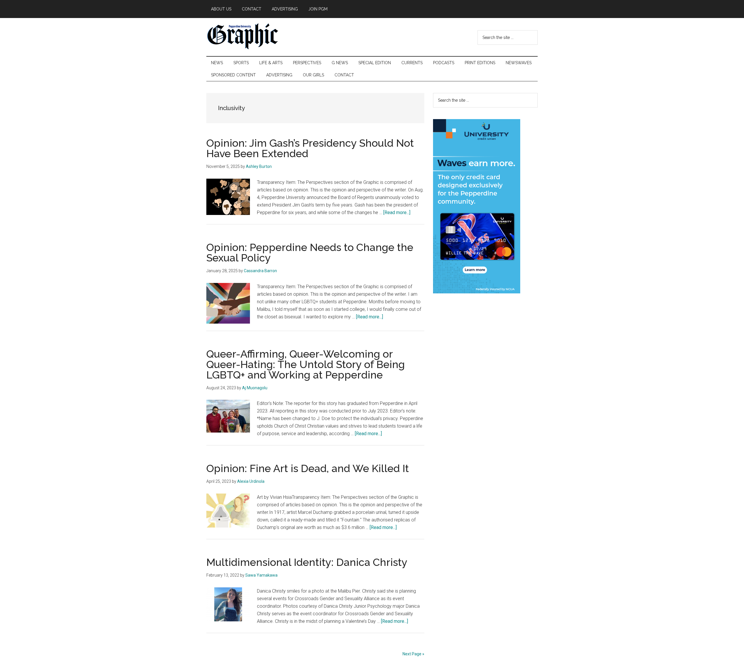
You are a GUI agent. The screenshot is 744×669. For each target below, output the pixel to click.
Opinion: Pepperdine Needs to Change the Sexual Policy (309, 252)
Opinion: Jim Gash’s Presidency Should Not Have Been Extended (310, 148)
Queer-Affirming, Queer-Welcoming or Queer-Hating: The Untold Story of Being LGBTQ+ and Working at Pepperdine (305, 364)
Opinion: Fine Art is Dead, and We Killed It (307, 468)
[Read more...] (396, 212)
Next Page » (413, 654)
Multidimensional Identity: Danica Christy (306, 562)
